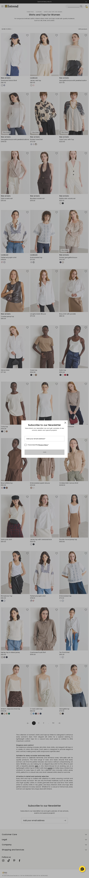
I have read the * (38, 445)
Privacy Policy (43, 445)
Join (44, 452)
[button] (82, 869)
